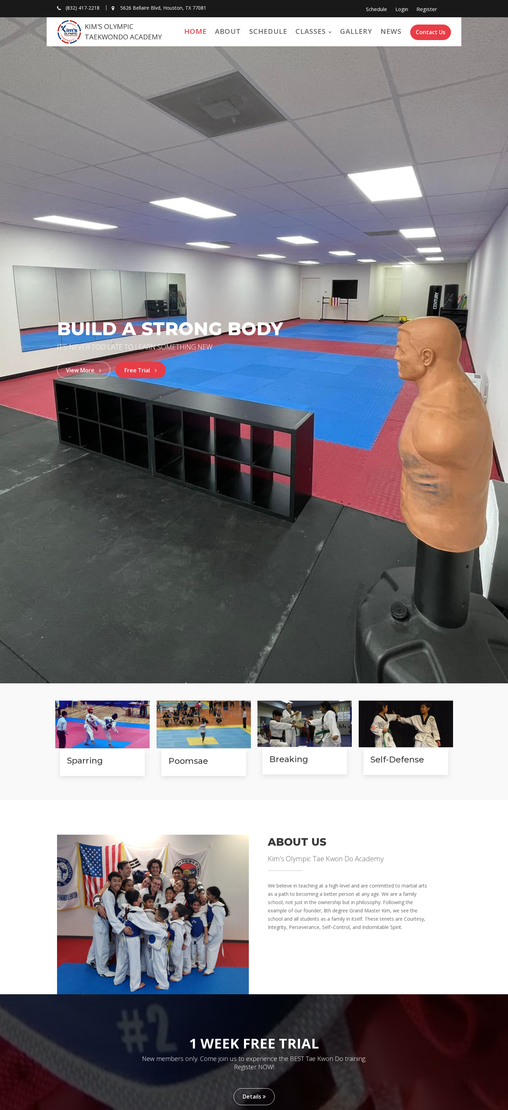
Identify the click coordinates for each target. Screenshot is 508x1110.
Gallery (356, 31)
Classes (310, 31)
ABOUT (228, 31)
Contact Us (430, 32)
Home (195, 31)
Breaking (288, 759)
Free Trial (137, 370)
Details (253, 1096)
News (391, 31)
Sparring (85, 761)
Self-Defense (397, 760)
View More (81, 370)
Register (426, 9)
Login (401, 9)
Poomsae (188, 761)
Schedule (376, 9)
